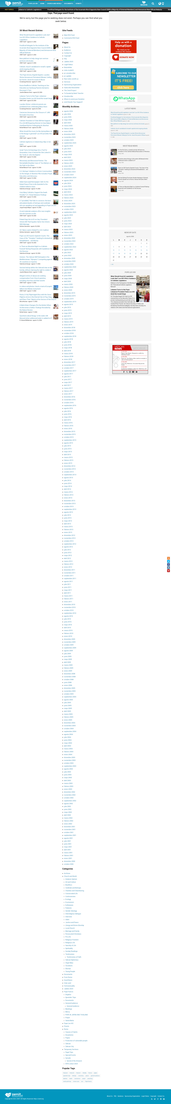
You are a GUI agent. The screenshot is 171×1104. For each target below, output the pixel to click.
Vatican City (69, 1046)
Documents (68, 3)
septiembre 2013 (70, 509)
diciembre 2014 (69, 466)
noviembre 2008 (70, 677)
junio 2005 (67, 705)
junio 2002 (67, 809)
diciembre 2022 (69, 238)
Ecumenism (69, 902)
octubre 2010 (68, 610)
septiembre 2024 (70, 177)
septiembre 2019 (70, 302)
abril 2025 (67, 157)
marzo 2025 (68, 160)
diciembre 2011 (69, 570)
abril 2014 (67, 489)
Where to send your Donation (74, 99)
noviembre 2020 (70, 261)
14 (135, 250)
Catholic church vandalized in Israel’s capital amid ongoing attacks (129, 128)
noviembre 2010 (70, 607)
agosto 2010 (68, 616)
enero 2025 (68, 166)
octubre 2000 (68, 864)
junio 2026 (67, 117)
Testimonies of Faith (74, 957)
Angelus (68, 994)
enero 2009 (68, 671)
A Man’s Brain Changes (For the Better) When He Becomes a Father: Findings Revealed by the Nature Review (35, 307)
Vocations (68, 966)
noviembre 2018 (70, 330)
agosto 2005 (68, 700)
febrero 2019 (68, 322)
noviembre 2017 (70, 365)
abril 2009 (67, 662)
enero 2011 (68, 602)
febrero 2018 (68, 356)
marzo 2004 (68, 749)
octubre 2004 (68, 728)
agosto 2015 (68, 443)
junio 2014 (67, 483)
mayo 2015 (68, 452)
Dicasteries (69, 1035)
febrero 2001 (68, 855)
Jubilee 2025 (68, 62)
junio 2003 (67, 775)
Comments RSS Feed (71, 38)
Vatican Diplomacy (71, 960)
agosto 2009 (68, 651)
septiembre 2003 (70, 766)
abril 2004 (67, 746)
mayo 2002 (68, 812)
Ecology (68, 899)
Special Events (70, 1055)
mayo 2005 (68, 708)
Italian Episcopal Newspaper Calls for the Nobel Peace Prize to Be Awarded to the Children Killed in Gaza (34, 184)
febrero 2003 (68, 786)
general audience (95, 1075)
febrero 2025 (68, 163)
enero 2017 (68, 394)
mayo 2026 (68, 120)
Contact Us (68, 53)
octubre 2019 (68, 299)
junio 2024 (67, 186)
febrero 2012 (68, 564)
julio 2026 (67, 114)
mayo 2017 (68, 382)
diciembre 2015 (69, 431)
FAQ (65, 59)
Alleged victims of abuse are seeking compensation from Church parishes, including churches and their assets (33, 278)
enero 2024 (68, 201)
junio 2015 (67, 449)
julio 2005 (67, 702)
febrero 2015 (68, 460)
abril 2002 (67, 815)
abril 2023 (67, 227)
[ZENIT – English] (16, 3)
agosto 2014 (68, 478)
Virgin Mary (69, 963)
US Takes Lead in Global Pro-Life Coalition (34, 230)
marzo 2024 (68, 195)
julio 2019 (67, 307)
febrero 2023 (68, 232)
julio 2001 (67, 841)
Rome (42, 3)
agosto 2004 (68, 734)
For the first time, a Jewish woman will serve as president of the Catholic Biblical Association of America (133, 150)
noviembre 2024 (70, 172)
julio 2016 (67, 411)
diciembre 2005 (69, 688)
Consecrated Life (71, 893)
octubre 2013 (68, 506)
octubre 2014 (68, 472)
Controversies (70, 896)
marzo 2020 (68, 284)
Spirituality (69, 948)
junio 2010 (67, 622)
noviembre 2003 (70, 760)
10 (113, 250)
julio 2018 (67, 342)
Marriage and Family (72, 931)
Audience (67, 50)
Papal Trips (69, 1052)
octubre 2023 (68, 209)
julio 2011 (67, 584)
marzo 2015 (68, 457)
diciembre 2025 (69, 134)
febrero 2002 (68, 821)
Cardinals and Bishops (73, 888)
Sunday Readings (71, 951)
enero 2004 (68, 754)
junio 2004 (67, 740)
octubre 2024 (68, 175)
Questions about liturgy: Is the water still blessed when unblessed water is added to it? (133, 159)
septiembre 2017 (70, 371)
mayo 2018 (68, 348)
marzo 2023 (68, 229)
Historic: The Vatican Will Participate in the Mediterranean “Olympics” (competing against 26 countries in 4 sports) (36, 259)
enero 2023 (68, 235)
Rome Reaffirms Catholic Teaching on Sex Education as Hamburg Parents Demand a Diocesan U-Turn (34, 88)
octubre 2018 (68, 333)
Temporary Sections (71, 1049)
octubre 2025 (68, 140)
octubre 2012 (68, 541)
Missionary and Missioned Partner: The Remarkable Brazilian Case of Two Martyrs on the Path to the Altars (35, 163)
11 (119, 250)
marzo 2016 (68, 423)
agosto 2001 (68, 838)
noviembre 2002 (70, 795)
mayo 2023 (68, 224)
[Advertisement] (130, 23)
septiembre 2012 (70, 544)
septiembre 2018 (70, 336)
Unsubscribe (68, 96)
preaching (90, 1078)
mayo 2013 (68, 521)
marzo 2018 (68, 353)
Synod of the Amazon (74, 1061)
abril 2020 (67, 281)
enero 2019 (68, 325)
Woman (68, 969)
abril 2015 (67, 454)
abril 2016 (67, 420)
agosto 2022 (68, 250)
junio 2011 (67, 587)
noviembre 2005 (70, 691)
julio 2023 (67, 218)
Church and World (54, 3)
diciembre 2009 (69, 639)
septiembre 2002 (70, 801)
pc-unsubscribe (69, 73)
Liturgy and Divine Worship (74, 925)
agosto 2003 (68, 769)
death (70, 1078)
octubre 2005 (68, 694)
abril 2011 (67, 593)
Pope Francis (68, 992)
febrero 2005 (68, 717)
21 (135, 253)
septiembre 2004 (70, 731)
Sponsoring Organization (72, 85)
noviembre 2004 (70, 726)
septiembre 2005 (70, 697)
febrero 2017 (68, 391)
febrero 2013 (68, 529)
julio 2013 (67, 515)
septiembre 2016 (70, 405)
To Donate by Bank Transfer (73, 93)
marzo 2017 (68, 388)
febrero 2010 (68, 633)
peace (87, 1075)
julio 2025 (67, 149)
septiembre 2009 (70, 648)
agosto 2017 (68, 374)
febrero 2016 (68, 426)
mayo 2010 (68, 625)
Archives (67, 873)
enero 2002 (68, 824)
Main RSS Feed (69, 35)
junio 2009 (67, 656)
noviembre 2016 (70, 400)
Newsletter (68, 67)
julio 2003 (67, 772)
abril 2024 (67, 192)
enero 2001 (68, 858)
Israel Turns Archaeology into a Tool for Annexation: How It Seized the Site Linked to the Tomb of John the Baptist (35, 152)
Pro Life (68, 937)
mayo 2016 (68, 417)
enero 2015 (68, 463)
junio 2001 (67, 844)
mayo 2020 (68, 278)
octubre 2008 (68, 679)
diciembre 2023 (69, 203)
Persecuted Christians (73, 934)
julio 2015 (67, 446)
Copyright (67, 56)
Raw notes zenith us (71, 79)
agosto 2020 (68, 270)
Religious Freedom (72, 940)
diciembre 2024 (69, 169)
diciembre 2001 (69, 827)
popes (95, 1073)
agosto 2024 (68, 180)
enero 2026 (68, 131)
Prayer (67, 1018)
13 (130, 250)
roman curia (76, 1081)
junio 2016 (67, 414)
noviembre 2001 (70, 829)
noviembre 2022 (70, 241)
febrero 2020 (68, 287)
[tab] (121, 347)
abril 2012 (67, 558)
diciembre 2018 (69, 327)
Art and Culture (70, 882)
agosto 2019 (68, 304)
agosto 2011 (68, 581)
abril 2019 (67, 316)
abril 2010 (67, 628)
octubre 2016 (68, 403)
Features (68, 908)
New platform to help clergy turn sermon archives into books (125, 10)
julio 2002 (67, 806)
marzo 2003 (68, 783)
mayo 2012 (68, 555)
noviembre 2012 (70, 538)
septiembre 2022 (70, 247)
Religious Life (70, 943)
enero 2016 (68, 428)
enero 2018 (68, 359)
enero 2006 (68, 685)
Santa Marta (69, 1020)
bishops (74, 1075)
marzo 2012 (68, 561)
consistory (81, 1075)
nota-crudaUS (69, 70)
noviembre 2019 (70, 296)
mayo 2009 (68, 659)
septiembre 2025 (70, 143)
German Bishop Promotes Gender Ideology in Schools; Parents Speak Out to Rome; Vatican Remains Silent (133, 178)
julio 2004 (67, 737)
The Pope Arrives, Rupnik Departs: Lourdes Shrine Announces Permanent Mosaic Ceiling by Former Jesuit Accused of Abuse (35, 77)
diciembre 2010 (69, 604)
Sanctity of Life (70, 945)
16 (146, 250)
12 (124, 250)
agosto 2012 (68, 547)
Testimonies (69, 954)
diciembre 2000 (69, 861)
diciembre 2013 (69, 501)
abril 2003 (67, 780)
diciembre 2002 (69, 792)
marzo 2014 (68, 492)
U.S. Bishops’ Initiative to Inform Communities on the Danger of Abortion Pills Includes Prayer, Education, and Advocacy (36, 173)
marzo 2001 (68, 853)
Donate (78, 3)
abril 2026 (67, 123)
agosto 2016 (68, 408)
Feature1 (78, 1073)
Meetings (68, 1009)
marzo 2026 (68, 126)
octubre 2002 (68, 798)
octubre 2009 (68, 645)
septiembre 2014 (70, 475)
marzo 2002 (68, 818)
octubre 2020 (68, 264)
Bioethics (68, 885)
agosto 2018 (68, 339)
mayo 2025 (68, 154)
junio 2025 (67, 152)
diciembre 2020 (69, 258)
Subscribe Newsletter (72, 88)
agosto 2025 (68, 146)
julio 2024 (67, 183)
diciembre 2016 (69, 397)
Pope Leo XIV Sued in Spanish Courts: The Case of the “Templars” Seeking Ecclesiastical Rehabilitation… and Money (36, 238)
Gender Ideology (71, 911)
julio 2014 (67, 480)
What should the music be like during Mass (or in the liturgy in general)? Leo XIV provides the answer (36, 133)
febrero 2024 (68, 198)
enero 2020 (68, 290)
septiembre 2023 (70, 212)
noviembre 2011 (70, 573)
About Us (67, 47)
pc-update (67, 76)
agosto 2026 (68, 111)
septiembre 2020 (70, 267)
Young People (70, 971)
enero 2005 (68, 720)
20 (130, 253)
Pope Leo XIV (33, 3)
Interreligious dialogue (73, 914)
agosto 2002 (68, 803)
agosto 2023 (68, 215)
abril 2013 (67, 524)
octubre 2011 (68, 576)
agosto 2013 (68, 512)
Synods (68, 1058)
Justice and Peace (71, 922)
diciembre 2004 (69, 723)
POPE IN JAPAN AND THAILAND (76, 1015)
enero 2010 (68, 636)
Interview (68, 917)
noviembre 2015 (70, 434)
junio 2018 (67, 345)
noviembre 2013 (70, 503)
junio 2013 (67, 518)
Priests (66, 1026)
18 (119, 253)
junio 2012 (67, 553)
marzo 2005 (68, 714)
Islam (67, 919)
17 (113, 253)
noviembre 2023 (70, 206)
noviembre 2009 (70, 642)
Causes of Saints (71, 1032)
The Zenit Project (70, 90)
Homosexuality (69, 986)
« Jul (112, 264)
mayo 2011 (68, 590)
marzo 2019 (68, 319)
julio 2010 (67, 619)
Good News (68, 980)
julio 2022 (67, 252)
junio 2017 (67, 379)
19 (124, 253)
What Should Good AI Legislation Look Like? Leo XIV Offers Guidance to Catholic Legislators (35, 37)
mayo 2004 (68, 743)
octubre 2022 (68, 244)
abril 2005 (67, 711)
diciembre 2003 (69, 757)
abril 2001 (67, 850)
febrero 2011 (68, 599)
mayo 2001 (68, 847)
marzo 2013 (68, 527)
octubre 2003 (68, 763)
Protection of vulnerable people (76, 1041)
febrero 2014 (68, 495)
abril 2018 (67, 351)
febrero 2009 (68, 668)
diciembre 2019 (69, 293)
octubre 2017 (68, 368)
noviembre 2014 (70, 469)
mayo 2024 (68, 189)
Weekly (84, 1073)
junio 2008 (67, 682)
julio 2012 (67, 550)
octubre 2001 (68, 832)
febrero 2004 (68, 752)
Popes (67, 1038)
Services (67, 82)
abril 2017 (67, 385)
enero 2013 (68, 532)
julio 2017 (67, 377)
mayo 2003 (68, 777)
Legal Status (68, 64)
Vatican (68, 1044)
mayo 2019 (68, 313)
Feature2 (65, 1073)
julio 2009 (67, 654)
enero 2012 (68, 567)
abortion (65, 1078)
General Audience (71, 1003)
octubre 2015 (68, 437)
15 (141, 250)
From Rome (68, 977)
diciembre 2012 (69, 535)
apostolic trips (66, 1075)
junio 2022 (67, 255)
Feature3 (72, 1073)
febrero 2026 (68, 128)
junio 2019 (67, 310)
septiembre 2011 (70, 578)
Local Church (70, 928)
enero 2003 (68, 789)
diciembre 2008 (69, 674)
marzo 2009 (68, 665)
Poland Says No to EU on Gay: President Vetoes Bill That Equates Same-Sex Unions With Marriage (35, 221)
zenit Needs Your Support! (73, 102)
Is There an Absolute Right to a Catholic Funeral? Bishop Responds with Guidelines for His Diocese (36, 248)
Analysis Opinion (71, 879)
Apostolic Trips (70, 997)
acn (82, 1081)
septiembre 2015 (70, 440)
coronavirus (77, 1078)
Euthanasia (69, 905)
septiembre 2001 (70, 835)
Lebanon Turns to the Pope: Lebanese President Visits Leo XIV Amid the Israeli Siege (123, 292)
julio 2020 (67, 273)
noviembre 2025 (70, 137)
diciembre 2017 (69, 362)
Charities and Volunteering (74, 891)
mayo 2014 (68, 486)
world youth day (67, 1081)
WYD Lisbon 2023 (71, 1064)
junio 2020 (67, 276)
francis (90, 1073)
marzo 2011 (68, 596)
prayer (83, 1078)
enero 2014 (68, 498)
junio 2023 (67, 221)
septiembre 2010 (70, 613)
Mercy (67, 1012)
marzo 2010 (68, 630)
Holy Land (67, 983)
